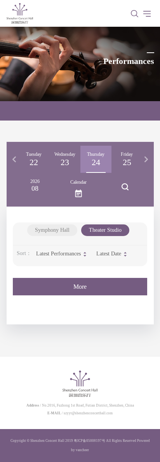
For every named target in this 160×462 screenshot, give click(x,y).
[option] (33, 159)
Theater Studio (105, 230)
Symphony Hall (52, 230)
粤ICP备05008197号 (89, 441)
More (80, 286)
